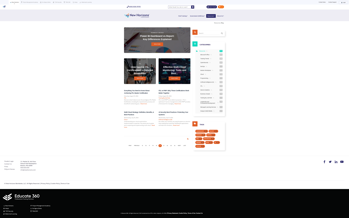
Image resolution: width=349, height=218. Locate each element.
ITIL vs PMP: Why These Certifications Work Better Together (174, 92)
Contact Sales (322, 2)
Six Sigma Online (46, 2)
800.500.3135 (135, 7)
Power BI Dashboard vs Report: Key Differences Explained (157, 37)
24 (174, 145)
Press (6, 166)
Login (344, 2)
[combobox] (179, 7)
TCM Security (58, 2)
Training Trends (205, 58)
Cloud (174, 63)
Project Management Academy (30, 2)
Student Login (9, 161)
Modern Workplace (206, 70)
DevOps (202, 66)
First (130, 145)
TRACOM (67, 2)
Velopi (75, 2)
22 (167, 145)
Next (179, 145)
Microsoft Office (205, 55)
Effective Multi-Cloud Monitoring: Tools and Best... (174, 70)
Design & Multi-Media (206, 111)
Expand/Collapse (196, 51)
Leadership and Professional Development (208, 102)
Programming (204, 78)
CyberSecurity (204, 62)
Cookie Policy (55, 183)
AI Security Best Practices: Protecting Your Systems (173, 113)
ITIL (140, 63)
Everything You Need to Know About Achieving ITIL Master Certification (136, 92)
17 (149, 145)
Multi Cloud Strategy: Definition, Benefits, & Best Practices (139, 113)
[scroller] (346, 216)
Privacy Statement (172, 213)
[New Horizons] (137, 15)
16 (145, 145)
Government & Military (197, 16)
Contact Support (332, 2)
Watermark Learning (86, 2)
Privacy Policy (45, 183)
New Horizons (15, 2)
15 (142, 145)
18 (152, 145)
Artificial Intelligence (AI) (165, 119)
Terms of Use (65, 183)
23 (171, 145)
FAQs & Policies (9, 169)
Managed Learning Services (208, 107)
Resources (210, 16)
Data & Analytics (205, 90)
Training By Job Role (157, 32)
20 (160, 145)
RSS (206, 51)
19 (156, 145)
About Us (220, 16)
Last (184, 145)
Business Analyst (205, 94)
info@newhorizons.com (28, 170)
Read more (157, 44)
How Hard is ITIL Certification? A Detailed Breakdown (140, 70)
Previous (136, 145)
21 (163, 145)
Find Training (182, 16)
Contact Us (8, 164)
